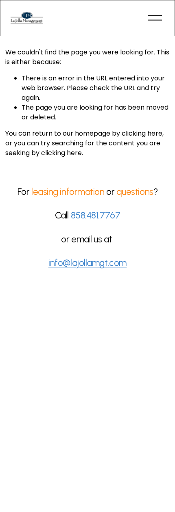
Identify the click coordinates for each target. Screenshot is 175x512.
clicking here (142, 133)
